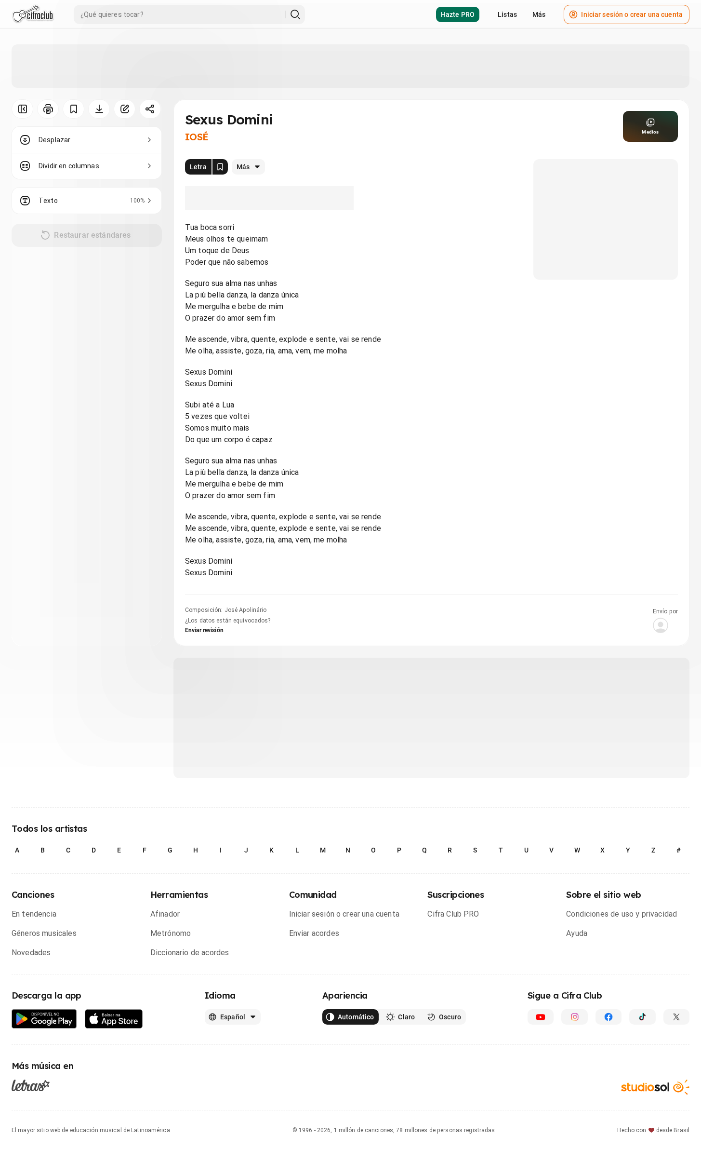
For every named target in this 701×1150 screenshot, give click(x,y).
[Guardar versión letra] (220, 167)
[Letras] (31, 1085)
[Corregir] (124, 109)
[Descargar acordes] (99, 109)
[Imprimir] (48, 109)
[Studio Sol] (655, 1087)
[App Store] (114, 1019)
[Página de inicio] (33, 14)
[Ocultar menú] (22, 109)
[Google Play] (44, 1019)
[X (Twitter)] (676, 1017)
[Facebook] (608, 1017)
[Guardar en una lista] (73, 109)
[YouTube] (541, 1017)
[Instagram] (574, 1017)
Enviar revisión (204, 630)
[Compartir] (150, 109)
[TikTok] (642, 1017)
